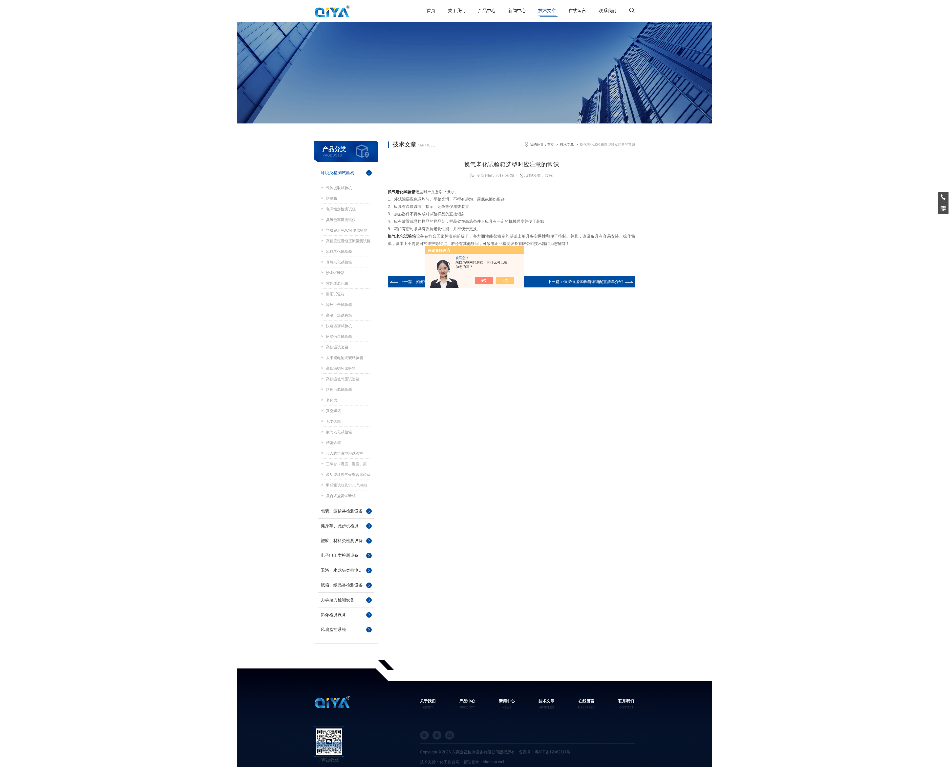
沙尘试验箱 (335, 273)
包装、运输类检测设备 (342, 511)
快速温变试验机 (339, 326)
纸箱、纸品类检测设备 (342, 585)
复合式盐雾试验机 (341, 496)
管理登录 (471, 762)
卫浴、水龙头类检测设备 (344, 570)
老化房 (331, 400)
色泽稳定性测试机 (341, 209)
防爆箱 (331, 198)
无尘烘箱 (333, 421)
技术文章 (547, 10)
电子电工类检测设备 (340, 555)
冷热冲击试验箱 (339, 305)
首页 (431, 10)
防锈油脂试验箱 (339, 389)
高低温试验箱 (337, 347)
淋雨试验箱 (335, 294)
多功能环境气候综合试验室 (348, 474)
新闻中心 (517, 10)
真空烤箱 (333, 411)
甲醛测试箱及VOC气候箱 (346, 485)
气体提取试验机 (339, 188)
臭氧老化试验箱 (339, 262)
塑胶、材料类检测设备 (342, 540)
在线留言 (577, 10)
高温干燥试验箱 (339, 315)
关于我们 (457, 10)
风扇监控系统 (333, 629)
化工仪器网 (449, 762)
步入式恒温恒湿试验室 (344, 453)
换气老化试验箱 (339, 432)
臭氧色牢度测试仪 (341, 220)
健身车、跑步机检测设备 (344, 526)
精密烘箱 (333, 443)
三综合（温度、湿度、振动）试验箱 (348, 464)
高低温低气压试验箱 (342, 379)
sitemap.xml (493, 762)
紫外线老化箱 (337, 283)
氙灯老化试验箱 (339, 251)
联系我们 (607, 10)
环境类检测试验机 (337, 172)
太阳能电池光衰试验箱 (344, 358)
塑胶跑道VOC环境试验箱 (346, 230)
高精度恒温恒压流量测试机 (348, 241)
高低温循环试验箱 (341, 368)
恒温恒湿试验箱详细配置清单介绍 (593, 282)
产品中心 (487, 10)
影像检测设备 (333, 614)
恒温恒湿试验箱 (339, 336)
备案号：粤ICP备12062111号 (544, 752)
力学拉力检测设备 (337, 600)
